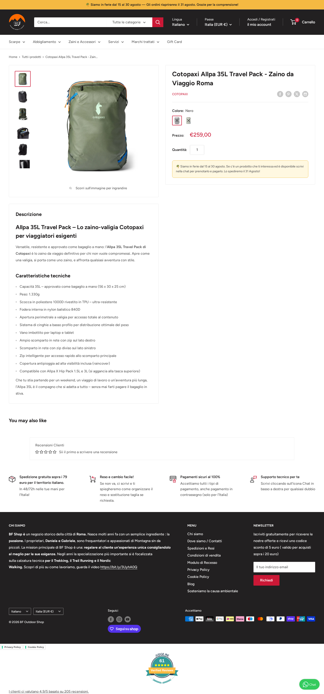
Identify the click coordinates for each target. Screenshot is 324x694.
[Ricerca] (157, 22)
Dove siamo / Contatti (204, 541)
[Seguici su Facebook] (111, 619)
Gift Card (174, 42)
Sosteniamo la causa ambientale (212, 591)
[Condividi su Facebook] (280, 94)
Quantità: (179, 150)
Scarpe (14, 42)
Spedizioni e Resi (200, 548)
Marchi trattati (143, 42)
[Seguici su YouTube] (128, 619)
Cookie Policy (198, 577)
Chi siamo (195, 534)
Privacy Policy (198, 570)
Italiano (16, 611)
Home (13, 57)
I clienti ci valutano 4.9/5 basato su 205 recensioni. (49, 691)
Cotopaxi (180, 94)
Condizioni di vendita (204, 555)
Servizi (113, 42)
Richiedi (266, 580)
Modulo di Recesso (202, 562)
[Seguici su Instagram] (119, 619)
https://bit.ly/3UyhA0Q (118, 567)
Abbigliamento (44, 42)
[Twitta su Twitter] (297, 94)
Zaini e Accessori (82, 42)
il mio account (259, 24)
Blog (190, 584)
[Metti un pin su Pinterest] (288, 94)
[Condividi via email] (305, 94)
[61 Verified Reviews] (162, 686)
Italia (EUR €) (45, 611)
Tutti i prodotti (31, 57)
